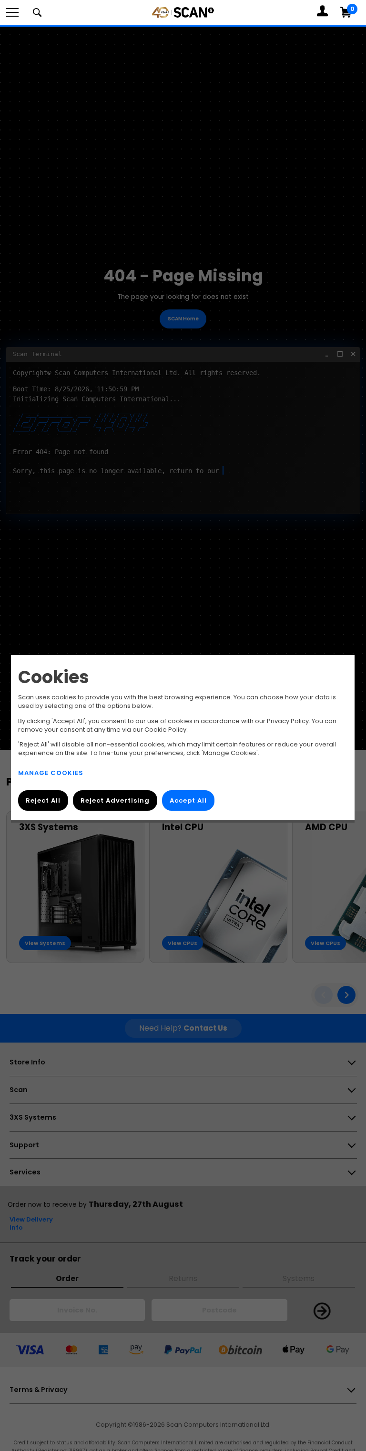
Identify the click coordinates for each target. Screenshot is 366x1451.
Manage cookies (50, 772)
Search (37, 12)
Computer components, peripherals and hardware (183, 24)
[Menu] (12, 12)
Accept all (188, 800)
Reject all (43, 800)
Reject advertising (115, 800)
